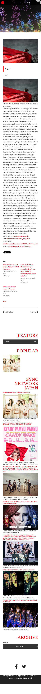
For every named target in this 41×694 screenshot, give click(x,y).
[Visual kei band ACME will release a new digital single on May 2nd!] (20, 615)
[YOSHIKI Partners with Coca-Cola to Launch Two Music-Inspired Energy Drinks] (20, 517)
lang (28, 2)
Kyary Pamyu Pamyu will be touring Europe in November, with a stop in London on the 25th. (17, 424)
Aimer (4, 301)
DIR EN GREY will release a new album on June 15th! (18, 570)
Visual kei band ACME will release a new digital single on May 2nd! (20, 601)
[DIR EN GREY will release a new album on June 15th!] (20, 583)
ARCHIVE (5, 642)
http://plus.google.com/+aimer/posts (19, 246)
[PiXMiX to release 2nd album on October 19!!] (20, 406)
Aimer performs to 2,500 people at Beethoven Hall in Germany (11, 267)
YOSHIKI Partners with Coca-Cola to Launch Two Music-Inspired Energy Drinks (20, 502)
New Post (33, 312)
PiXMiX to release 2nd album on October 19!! (16, 392)
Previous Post (9, 312)
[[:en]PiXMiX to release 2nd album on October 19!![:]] (11, 363)
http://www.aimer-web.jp (20, 236)
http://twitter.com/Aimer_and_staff (18, 239)
